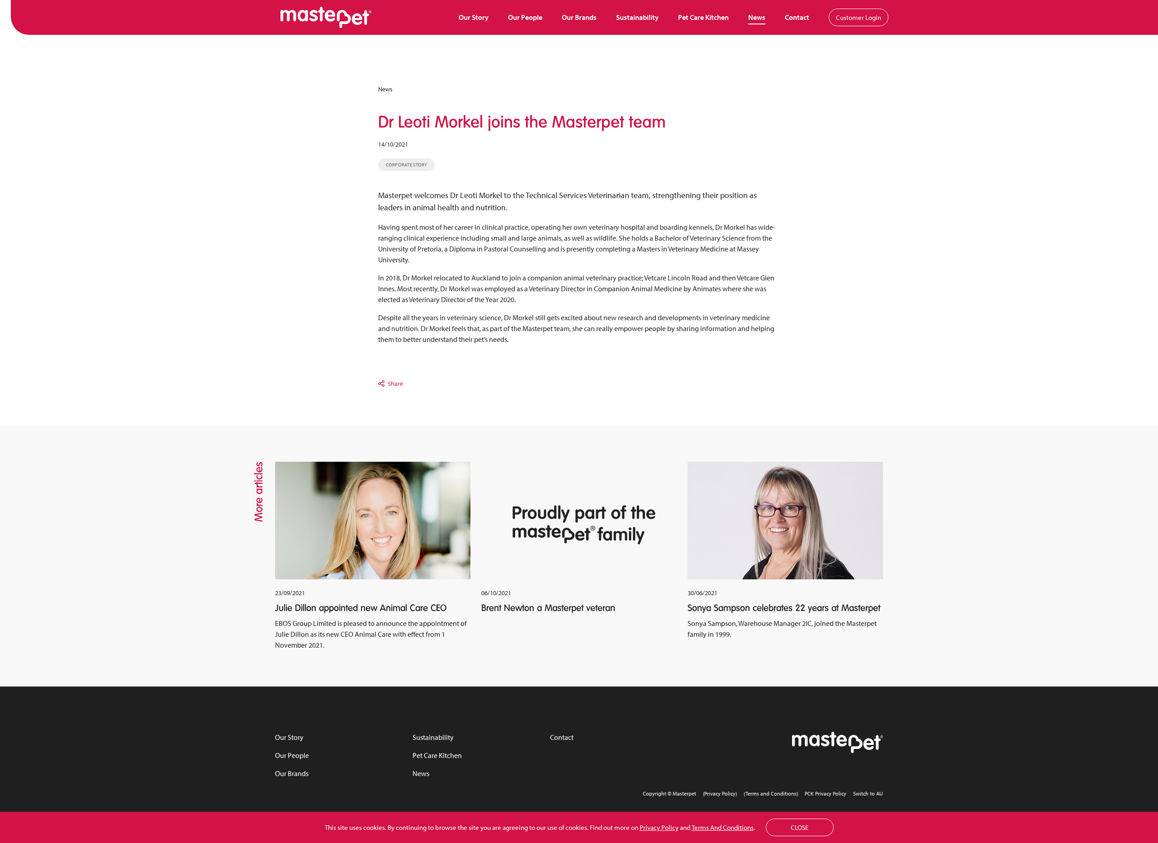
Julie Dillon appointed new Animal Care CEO (360, 607)
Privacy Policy (659, 827)
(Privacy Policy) (720, 793)
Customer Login (858, 17)
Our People (525, 17)
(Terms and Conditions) (771, 793)
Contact (797, 17)
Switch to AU (868, 793)
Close (799, 827)
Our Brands (579, 17)
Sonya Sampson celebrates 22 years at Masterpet (784, 607)
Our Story (474, 17)
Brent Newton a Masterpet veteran (548, 607)
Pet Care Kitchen (703, 17)
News (756, 17)
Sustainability (637, 17)
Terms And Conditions (723, 827)
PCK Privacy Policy (825, 793)
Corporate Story (406, 164)
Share (395, 383)
